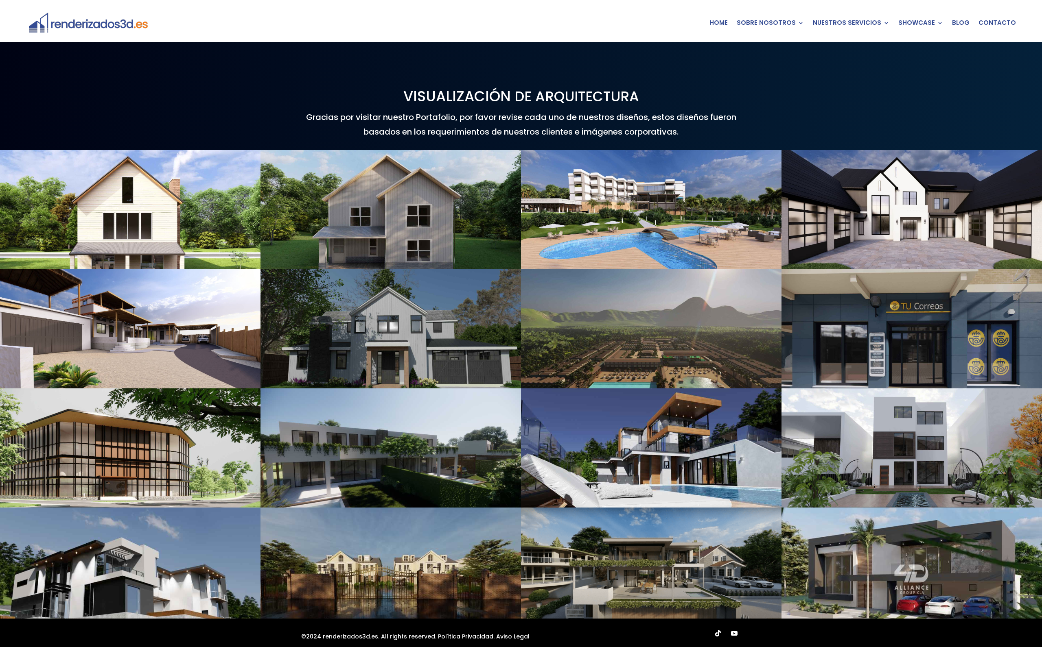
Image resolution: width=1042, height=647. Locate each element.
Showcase (916, 22)
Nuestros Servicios (847, 22)
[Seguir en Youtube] (734, 633)
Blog (961, 22)
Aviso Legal (513, 636)
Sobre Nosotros (766, 22)
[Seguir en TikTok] (718, 633)
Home (718, 22)
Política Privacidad (465, 636)
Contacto (997, 22)
